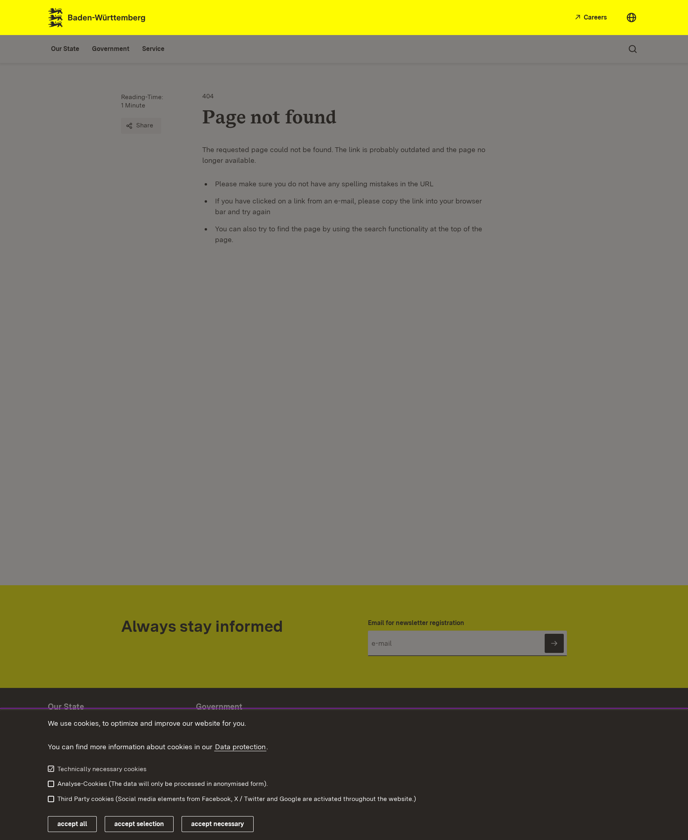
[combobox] (631, 17)
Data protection (240, 746)
